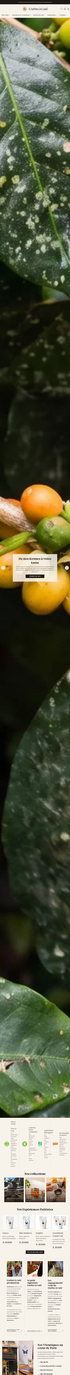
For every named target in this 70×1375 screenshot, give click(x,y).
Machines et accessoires (20, 15)
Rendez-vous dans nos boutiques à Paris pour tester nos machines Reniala (35, 2)
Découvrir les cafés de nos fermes (14, 1330)
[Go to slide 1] (32, 1115)
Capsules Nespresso (56, 1198)
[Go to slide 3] (35, 1115)
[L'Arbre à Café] (35, 11)
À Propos (62, 15)
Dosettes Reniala (56, 1193)
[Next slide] (67, 568)
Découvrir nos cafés (34, 1331)
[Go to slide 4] (37, 1115)
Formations (51, 15)
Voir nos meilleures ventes (35, 1252)
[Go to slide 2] (34, 1115)
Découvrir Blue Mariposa (35, 576)
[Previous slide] (3, 568)
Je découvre (7, 1242)
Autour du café (38, 15)
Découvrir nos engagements (55, 1330)
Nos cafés (5, 15)
